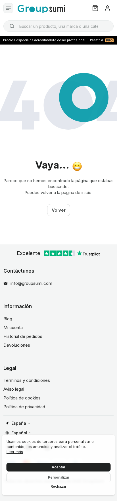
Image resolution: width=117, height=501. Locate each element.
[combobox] (58, 26)
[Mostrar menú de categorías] (8, 8)
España (18, 423)
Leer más (15, 451)
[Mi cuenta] (107, 8)
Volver (59, 210)
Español (19, 432)
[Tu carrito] (95, 8)
